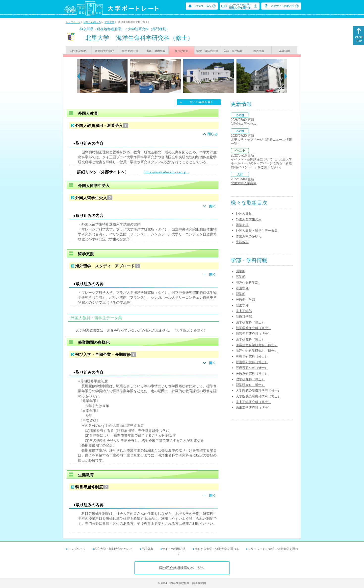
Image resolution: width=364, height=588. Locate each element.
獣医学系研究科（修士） (253, 328)
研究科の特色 (78, 50)
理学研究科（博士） (250, 385)
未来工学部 (244, 311)
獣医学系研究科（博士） (253, 334)
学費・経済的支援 (207, 50)
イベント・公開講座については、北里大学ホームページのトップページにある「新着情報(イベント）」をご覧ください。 (261, 163)
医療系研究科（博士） (252, 373)
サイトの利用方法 (174, 549)
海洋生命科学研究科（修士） (257, 345)
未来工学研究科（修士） (253, 402)
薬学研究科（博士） (250, 339)
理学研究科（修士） (250, 379)
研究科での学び (104, 50)
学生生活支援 (130, 50)
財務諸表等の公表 (244, 124)
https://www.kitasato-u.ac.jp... (166, 172)
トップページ (73, 22)
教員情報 (258, 50)
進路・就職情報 (155, 50)
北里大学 (109, 22)
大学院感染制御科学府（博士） (258, 396)
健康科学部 (244, 316)
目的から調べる (92, 22)
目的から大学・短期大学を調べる (216, 549)
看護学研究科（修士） (252, 356)
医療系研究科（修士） (252, 368)
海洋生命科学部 (247, 282)
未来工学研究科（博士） (253, 407)
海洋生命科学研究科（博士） (257, 351)
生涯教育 (242, 242)
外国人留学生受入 (248, 219)
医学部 (240, 277)
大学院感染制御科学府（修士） (258, 390)
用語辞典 (147, 549)
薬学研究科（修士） (250, 322)
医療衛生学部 (245, 299)
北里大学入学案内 (244, 183)
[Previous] (78, 76)
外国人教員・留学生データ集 (257, 230)
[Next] (285, 76)
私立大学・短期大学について (113, 549)
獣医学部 (242, 305)
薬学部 (240, 271)
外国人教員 (244, 213)
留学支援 (242, 225)
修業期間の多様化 (248, 236)
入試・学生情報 (233, 50)
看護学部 (242, 288)
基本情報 (284, 50)
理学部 (240, 294)
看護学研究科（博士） (252, 362)
